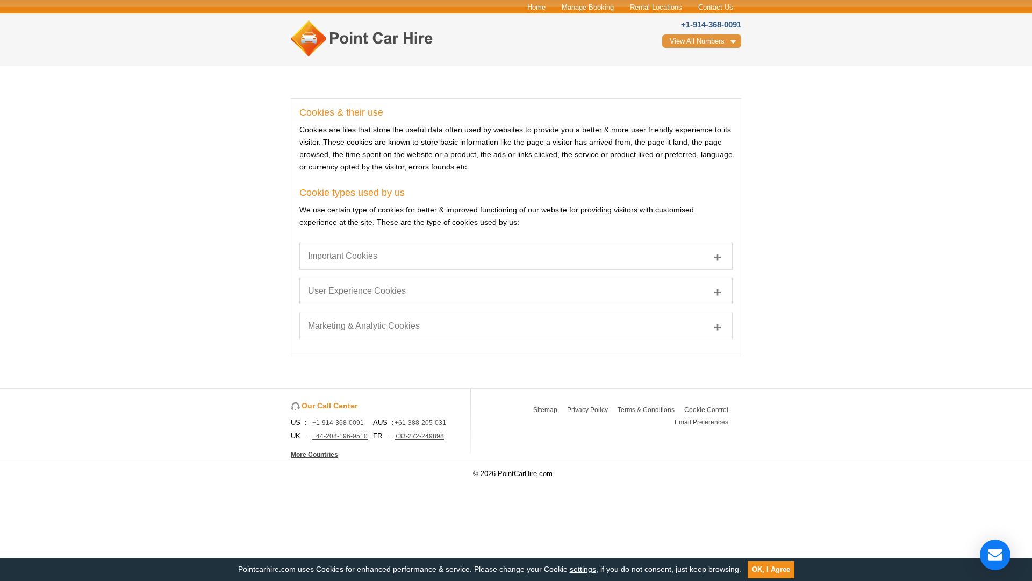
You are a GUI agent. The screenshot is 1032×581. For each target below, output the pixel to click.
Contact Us (715, 7)
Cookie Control (706, 410)
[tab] (516, 256)
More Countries (314, 454)
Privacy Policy (587, 410)
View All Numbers (697, 41)
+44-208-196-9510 (340, 436)
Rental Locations (656, 7)
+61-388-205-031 (420, 423)
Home (536, 7)
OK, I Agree (771, 569)
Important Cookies (342, 255)
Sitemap (545, 410)
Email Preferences (701, 422)
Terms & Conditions (646, 410)
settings (583, 569)
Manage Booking (588, 7)
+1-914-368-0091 (711, 24)
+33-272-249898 (419, 436)
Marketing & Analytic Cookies (364, 325)
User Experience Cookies (357, 290)
